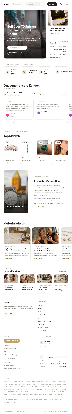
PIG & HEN (25, 394)
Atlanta (15, 381)
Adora (5, 381)
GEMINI (42, 386)
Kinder (40, 312)
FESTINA (22, 386)
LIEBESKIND (11, 392)
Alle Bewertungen (37, 94)
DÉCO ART (18, 384)
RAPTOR (41, 394)
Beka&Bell (27, 381)
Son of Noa (37, 397)
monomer (43, 392)
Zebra (14, 402)
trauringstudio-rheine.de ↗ (12, 368)
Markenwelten (42, 315)
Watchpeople (7, 402)
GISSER (54, 386)
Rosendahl (57, 394)
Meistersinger (28, 392)
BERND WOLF (36, 381)
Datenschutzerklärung (10, 355)
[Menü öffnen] (67, 4)
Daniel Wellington (9, 384)
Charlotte (53, 381)
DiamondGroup (26, 384)
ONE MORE (13, 394)
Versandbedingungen (10, 358)
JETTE (32, 389)
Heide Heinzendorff (9, 389)
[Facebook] (11, 314)
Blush (42, 381)
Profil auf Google (64, 122)
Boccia (48, 381)
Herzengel (19, 389)
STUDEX (22, 399)
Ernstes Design (61, 384)
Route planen (54, 57)
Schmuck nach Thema (44, 321)
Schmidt (23, 397)
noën (48, 392)
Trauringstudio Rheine (16, 48)
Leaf (5, 392)
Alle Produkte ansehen (45, 331)
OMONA (6, 394)
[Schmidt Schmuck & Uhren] (7, 4)
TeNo (27, 399)
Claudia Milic (61, 381)
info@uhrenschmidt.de (46, 349)
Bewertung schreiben (51, 94)
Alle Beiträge (63, 271)
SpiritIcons (45, 397)
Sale (39, 318)
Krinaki (64, 389)
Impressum (7, 345)
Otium (19, 394)
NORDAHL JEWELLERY (58, 392)
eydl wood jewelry (13, 386)
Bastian (21, 381)
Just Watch (47, 389)
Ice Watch (26, 389)
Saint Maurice (16, 397)
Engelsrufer (52, 384)
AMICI (10, 381)
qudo (31, 394)
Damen (40, 305)
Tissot (45, 399)
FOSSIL (28, 386)
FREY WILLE (35, 386)
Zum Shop (52, 4)
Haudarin (60, 386)
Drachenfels (44, 384)
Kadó (53, 389)
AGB (5, 352)
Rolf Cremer (48, 394)
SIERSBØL (30, 397)
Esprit (5, 386)
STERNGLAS (52, 397)
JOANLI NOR (38, 389)
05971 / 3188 (43, 346)
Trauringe (41, 324)
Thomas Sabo (34, 399)
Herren (40, 308)
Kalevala (58, 389)
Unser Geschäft (39, 207)
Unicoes (51, 399)
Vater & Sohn (13, 53)
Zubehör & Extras (43, 328)
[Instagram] (6, 314)
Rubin (62, 394)
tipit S (41, 399)
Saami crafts (7, 397)
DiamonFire (36, 384)
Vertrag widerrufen (11, 340)
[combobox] (35, 4)
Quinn (36, 394)
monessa (36, 392)
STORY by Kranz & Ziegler (11, 399)
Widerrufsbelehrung (10, 348)
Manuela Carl (19, 392)
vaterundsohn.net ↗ (10, 365)
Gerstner (48, 386)
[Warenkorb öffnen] (61, 4)
